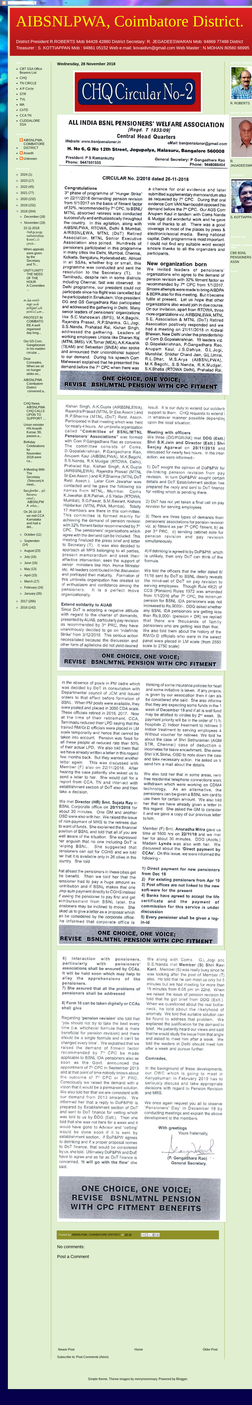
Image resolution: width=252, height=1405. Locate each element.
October (30, 534)
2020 (24, 199)
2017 (24, 601)
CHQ (23, 78)
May (27, 569)
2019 (24, 205)
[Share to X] (150, 1235)
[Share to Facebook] (154, 1235)
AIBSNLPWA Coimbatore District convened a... (34, 387)
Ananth (29, 153)
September (32, 541)
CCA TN (26, 115)
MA (22, 104)
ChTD (24, 110)
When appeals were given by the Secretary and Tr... (34, 257)
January (30, 593)
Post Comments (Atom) (92, 1357)
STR (23, 94)
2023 (24, 180)
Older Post (210, 1349)
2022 (24, 186)
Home (138, 1349)
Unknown (30, 158)
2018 (24, 211)
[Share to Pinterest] (158, 1235)
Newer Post (66, 1349)
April (28, 575)
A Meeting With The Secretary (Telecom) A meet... (34, 477)
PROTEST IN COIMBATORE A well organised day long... (33, 325)
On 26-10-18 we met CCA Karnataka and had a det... (34, 519)
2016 (24, 607)
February (31, 587)
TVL (23, 99)
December (32, 216)
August (29, 550)
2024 (24, 174)
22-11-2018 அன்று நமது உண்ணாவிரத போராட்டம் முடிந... (34, 235)
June (28, 563)
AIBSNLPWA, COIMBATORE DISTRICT (34, 144)
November (32, 222)
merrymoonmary (146, 1379)
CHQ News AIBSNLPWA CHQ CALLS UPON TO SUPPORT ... (34, 411)
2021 (24, 193)
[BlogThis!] (146, 1235)
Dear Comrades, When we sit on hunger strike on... (34, 366)
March (29, 581)
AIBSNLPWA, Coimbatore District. (130, 21)
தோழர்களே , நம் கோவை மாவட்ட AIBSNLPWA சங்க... (34, 498)
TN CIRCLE (28, 83)
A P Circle (27, 88)
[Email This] (143, 1235)
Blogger (181, 1379)
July (27, 556)
